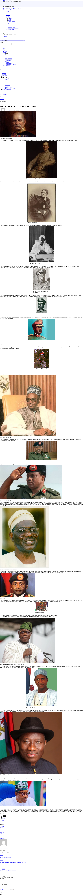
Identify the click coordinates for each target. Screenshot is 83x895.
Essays (1, 105)
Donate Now (2, 103)
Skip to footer (8, 0)
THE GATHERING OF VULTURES (5, 857)
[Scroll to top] (0, 891)
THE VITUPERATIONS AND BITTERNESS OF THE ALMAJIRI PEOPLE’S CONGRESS (13, 862)
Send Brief (2, 99)
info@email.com (3, 882)
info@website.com (3, 94)
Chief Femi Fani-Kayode (4, 848)
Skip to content (3, 0)
